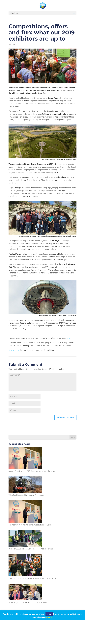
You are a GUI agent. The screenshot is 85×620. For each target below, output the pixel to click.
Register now (14, 350)
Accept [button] (49, 614)
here (68, 338)
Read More (50, 617)
